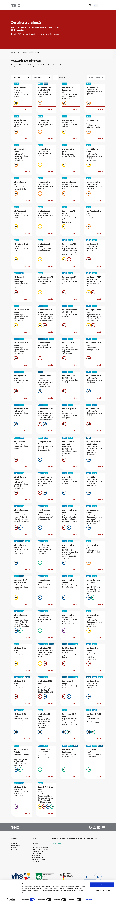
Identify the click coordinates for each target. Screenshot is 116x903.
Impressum (35, 843)
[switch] (48, 899)
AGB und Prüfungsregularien (40, 847)
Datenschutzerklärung (38, 859)
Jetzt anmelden (57, 843)
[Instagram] (94, 827)
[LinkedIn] (98, 827)
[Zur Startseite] (15, 5)
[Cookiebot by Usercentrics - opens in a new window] (11, 899)
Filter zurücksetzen (95, 77)
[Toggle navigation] (101, 5)
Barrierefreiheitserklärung (40, 849)
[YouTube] (103, 827)
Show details (88, 899)
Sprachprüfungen (37, 853)
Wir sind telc (35, 861)
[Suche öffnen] (90, 5)
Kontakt (34, 845)
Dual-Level (62, 77)
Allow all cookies (102, 885)
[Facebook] (90, 827)
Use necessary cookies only (102, 890)
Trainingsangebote (37, 857)
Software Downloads (38, 851)
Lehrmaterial (36, 855)
